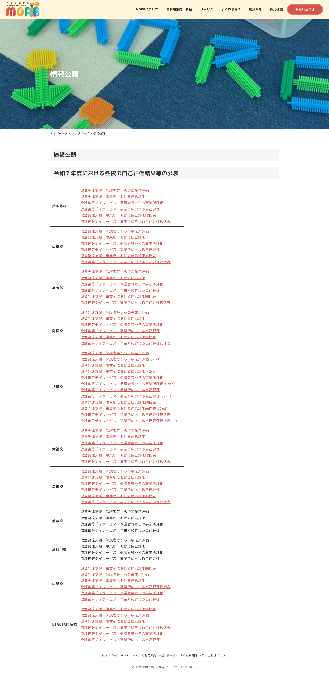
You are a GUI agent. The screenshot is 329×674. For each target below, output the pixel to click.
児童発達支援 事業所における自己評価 (113, 196)
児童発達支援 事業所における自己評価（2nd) (119, 371)
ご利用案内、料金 (153, 655)
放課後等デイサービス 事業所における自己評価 (120, 209)
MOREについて (130, 655)
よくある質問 (188, 655)
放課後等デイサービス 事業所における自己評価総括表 (126, 221)
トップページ (110, 655)
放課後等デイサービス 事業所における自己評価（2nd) (126, 396)
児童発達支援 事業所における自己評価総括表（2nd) (124, 408)
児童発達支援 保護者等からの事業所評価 (115, 190)
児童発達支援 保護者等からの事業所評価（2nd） (122, 359)
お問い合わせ (207, 655)
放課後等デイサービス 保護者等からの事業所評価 (122, 202)
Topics (222, 655)
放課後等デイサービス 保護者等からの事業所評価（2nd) (128, 383)
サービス (172, 655)
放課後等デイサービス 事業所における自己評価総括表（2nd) (131, 420)
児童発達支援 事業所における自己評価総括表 (118, 215)
